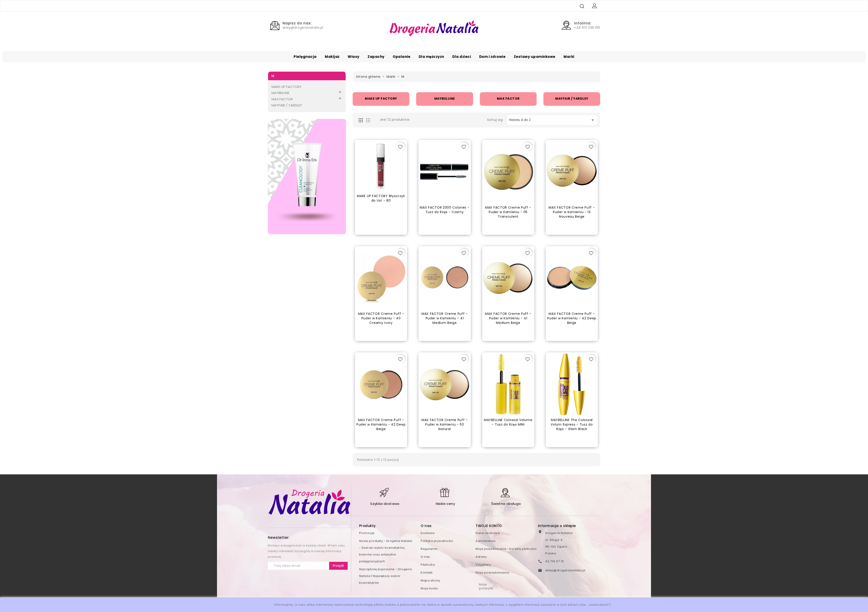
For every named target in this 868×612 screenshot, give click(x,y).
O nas (425, 557)
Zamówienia (485, 541)
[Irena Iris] (307, 176)
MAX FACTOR (282, 99)
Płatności (428, 565)
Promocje (367, 533)
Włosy (353, 56)
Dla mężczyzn (431, 56)
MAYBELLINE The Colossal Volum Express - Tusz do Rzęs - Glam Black (572, 424)
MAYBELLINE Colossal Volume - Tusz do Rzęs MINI (508, 422)
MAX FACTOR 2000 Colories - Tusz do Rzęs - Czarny (444, 209)
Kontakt (427, 572)
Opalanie (401, 56)
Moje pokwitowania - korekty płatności (506, 549)
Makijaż (332, 56)
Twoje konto (489, 525)
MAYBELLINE (280, 92)
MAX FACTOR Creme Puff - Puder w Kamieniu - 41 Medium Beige (445, 318)
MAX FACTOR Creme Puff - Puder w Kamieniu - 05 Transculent (508, 212)
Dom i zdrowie (492, 56)
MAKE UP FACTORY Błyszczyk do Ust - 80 (381, 198)
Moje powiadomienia (492, 572)
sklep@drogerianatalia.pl (565, 570)
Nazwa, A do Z (552, 120)
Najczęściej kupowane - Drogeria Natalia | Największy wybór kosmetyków (385, 576)
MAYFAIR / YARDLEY (286, 105)
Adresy (481, 557)
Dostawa (428, 533)
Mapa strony (430, 580)
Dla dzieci (461, 56)
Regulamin (429, 549)
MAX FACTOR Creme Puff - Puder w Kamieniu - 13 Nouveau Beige (572, 212)
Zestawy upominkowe (534, 56)
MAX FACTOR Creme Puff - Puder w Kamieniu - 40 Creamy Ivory (381, 318)
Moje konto (429, 588)
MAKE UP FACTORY (286, 86)
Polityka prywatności (437, 541)
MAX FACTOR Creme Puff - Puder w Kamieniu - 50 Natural (445, 424)
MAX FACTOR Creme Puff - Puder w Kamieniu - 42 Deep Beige (571, 318)
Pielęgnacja (305, 56)
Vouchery (483, 565)
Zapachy (376, 56)
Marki (569, 56)
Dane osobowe (488, 533)
